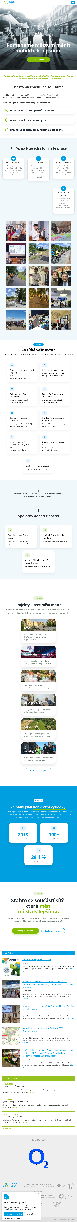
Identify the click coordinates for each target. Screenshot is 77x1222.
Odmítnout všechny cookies (12, 1218)
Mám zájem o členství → (25, 931)
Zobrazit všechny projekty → (38, 771)
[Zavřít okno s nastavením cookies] (38, 1194)
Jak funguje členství (53, 931)
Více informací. (29, 1210)
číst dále (25, 999)
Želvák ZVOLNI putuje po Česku (36, 959)
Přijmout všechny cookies (13, 1214)
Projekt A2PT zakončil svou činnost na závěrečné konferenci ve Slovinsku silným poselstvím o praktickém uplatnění (48, 984)
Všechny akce (7, 1129)
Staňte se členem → (38, 60)
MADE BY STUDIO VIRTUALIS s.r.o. (63, 1219)
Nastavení (29, 1214)
